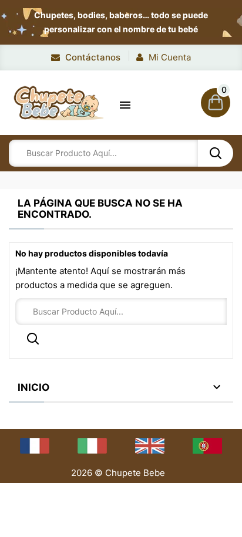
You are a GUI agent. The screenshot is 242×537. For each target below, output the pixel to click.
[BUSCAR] (215, 153)
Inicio (33, 387)
